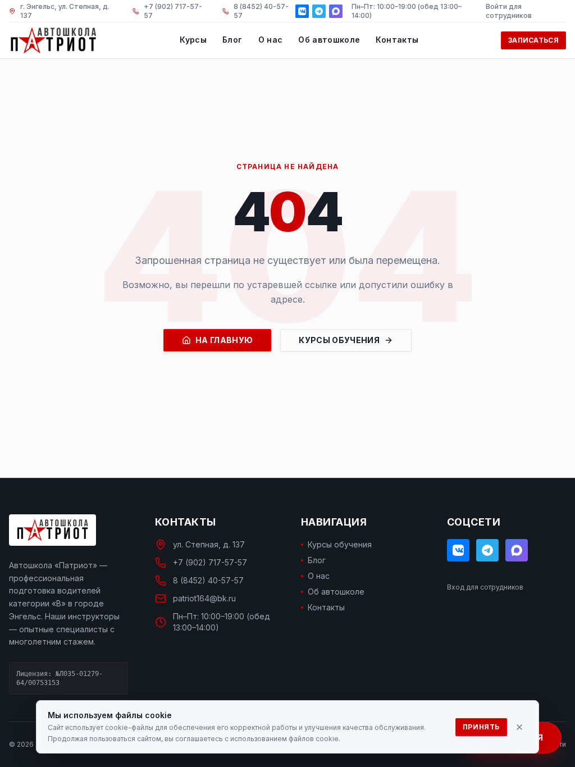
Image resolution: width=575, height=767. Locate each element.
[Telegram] (319, 11)
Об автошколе (329, 39)
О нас (270, 39)
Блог (232, 39)
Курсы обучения (339, 340)
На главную (224, 340)
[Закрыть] (519, 727)
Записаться (533, 40)
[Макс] (336, 11)
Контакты (397, 39)
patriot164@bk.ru (204, 598)
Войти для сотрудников (509, 11)
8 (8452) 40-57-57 (208, 580)
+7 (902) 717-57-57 (210, 562)
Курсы (193, 39)
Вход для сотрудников (485, 587)
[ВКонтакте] (302, 11)
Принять (481, 727)
